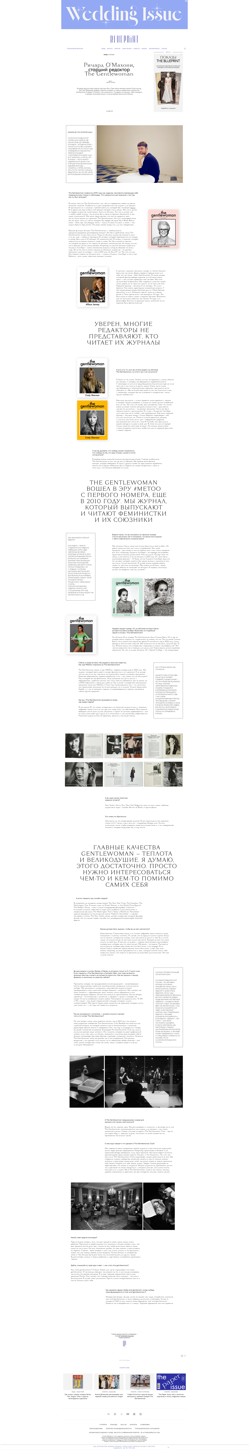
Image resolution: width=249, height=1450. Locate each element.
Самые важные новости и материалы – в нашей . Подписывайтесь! (124, 1335)
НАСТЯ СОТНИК (110, 82)
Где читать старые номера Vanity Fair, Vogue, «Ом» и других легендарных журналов (78, 1396)
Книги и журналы (143, 1392)
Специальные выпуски (75, 48)
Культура (105, 1392)
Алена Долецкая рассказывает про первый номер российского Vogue (109, 1395)
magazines (112, 1392)
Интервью (111, 54)
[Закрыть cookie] (168, 1447)
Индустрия (80, 1392)
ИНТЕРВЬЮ (126, 1360)
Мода (106, 54)
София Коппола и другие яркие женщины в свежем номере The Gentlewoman (140, 1396)
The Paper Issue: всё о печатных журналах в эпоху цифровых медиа (171, 1395)
